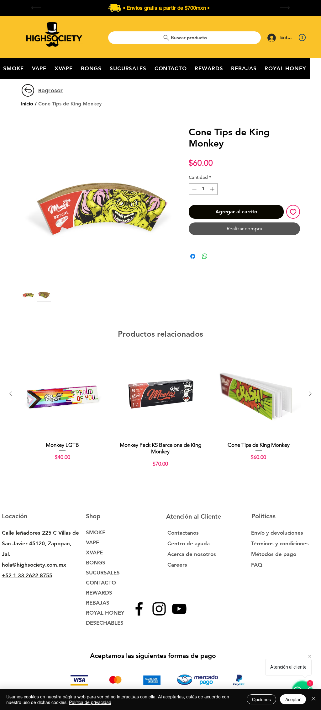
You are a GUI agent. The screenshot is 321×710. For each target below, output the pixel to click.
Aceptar (293, 699)
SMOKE (95, 532)
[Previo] (36, 8)
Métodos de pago (274, 554)
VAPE (92, 542)
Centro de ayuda (188, 543)
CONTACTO (101, 582)
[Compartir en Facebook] (193, 256)
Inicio (27, 104)
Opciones (261, 699)
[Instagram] (159, 609)
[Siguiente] (310, 394)
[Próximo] (285, 8)
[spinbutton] (203, 189)
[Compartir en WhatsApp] (204, 256)
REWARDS (99, 593)
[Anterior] (10, 394)
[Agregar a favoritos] (293, 212)
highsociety (31, 565)
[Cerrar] (313, 699)
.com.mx (55, 565)
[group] (160, 409)
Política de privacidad (90, 702)
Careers (177, 565)
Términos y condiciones (280, 543)
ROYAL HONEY (105, 613)
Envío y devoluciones (277, 533)
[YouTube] (179, 609)
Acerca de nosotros (191, 554)
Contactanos (183, 533)
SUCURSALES (103, 572)
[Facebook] (139, 609)
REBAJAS (97, 603)
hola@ (9, 565)
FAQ (256, 565)
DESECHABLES (105, 623)
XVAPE (94, 552)
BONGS (95, 562)
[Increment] (213, 189)
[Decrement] (193, 189)
